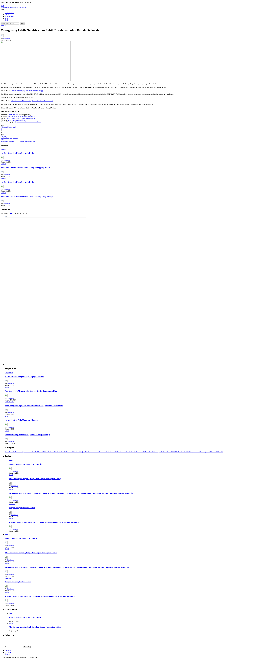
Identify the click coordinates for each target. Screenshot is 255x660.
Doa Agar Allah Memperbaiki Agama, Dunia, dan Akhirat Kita (31, 391)
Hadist (7, 431)
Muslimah (122, 452)
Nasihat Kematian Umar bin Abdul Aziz (17, 153)
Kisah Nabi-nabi (94, 452)
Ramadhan (149, 452)
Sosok (171, 452)
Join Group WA (13, 115)
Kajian (7, 14)
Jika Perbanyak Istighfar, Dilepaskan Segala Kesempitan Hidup (35, 479)
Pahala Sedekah (6, 127)
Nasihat (3, 25)
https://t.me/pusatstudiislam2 (17, 120)
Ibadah (7, 387)
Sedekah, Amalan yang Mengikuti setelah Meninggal (27, 91)
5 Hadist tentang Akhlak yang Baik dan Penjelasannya (27, 435)
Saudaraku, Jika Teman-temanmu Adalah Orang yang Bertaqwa (27, 197)
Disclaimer (8, 652)
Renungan (158, 452)
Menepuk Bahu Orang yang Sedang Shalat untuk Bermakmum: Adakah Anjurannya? (44, 522)
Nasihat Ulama (9, 13)
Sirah (6, 18)
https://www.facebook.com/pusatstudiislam (28, 122)
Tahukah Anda (184, 452)
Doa (47, 452)
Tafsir (176, 452)
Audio (31, 452)
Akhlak (17, 452)
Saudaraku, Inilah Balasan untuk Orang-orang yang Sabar (25, 167)
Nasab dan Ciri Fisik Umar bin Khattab (21, 420)
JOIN (2, 6)
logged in (12, 213)
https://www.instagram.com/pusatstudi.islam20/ (22, 116)
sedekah (13, 127)
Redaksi (7, 654)
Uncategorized (206, 452)
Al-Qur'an (24, 452)
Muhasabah (113, 452)
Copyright (8, 650)
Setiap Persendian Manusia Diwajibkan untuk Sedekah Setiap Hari (32, 101)
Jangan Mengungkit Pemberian (22, 508)
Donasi (52, 452)
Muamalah (104, 452)
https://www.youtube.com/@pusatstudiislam (21, 118)
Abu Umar (6, 38)
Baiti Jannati (40, 452)
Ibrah (6, 20)
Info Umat (76, 452)
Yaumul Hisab (9, 16)
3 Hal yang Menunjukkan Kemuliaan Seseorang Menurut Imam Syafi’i (34, 406)
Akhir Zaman (10, 452)
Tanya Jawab (9, 373)
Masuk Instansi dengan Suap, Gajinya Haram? (24, 377)
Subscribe (27, 647)
